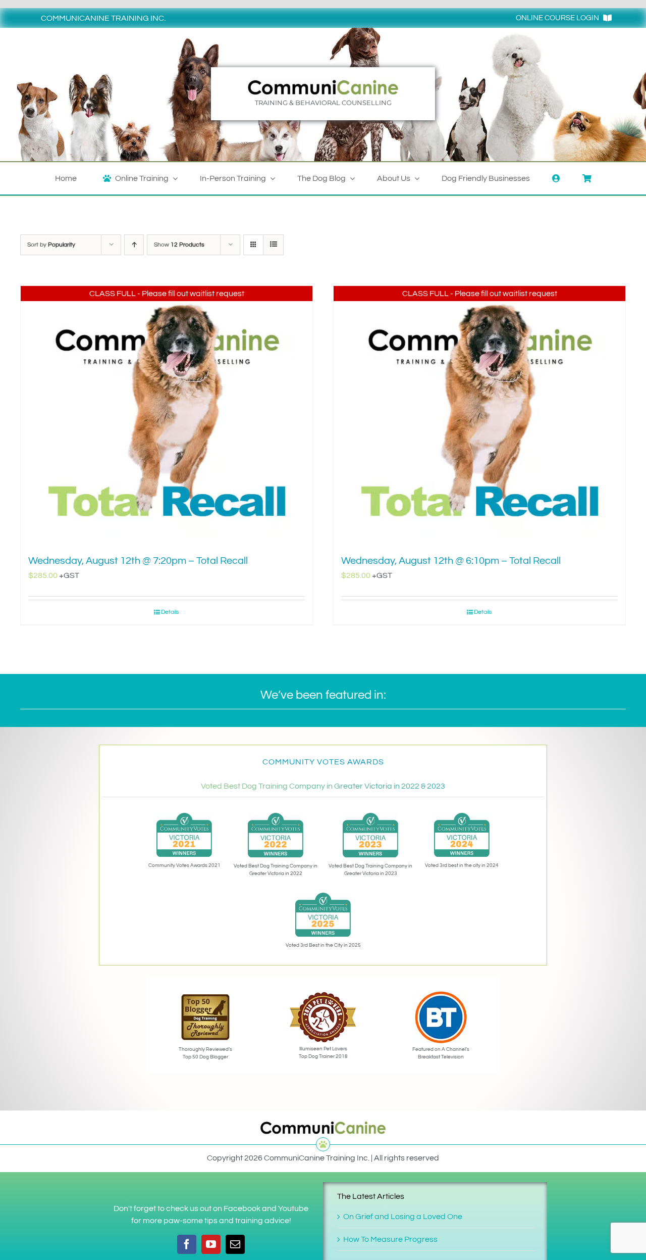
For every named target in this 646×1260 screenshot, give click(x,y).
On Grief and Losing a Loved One (402, 1217)
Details (170, 612)
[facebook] (186, 1244)
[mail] (235, 1244)
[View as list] (273, 245)
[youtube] (211, 1244)
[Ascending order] (134, 244)
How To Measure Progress (390, 1239)
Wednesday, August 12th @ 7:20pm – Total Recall (138, 561)
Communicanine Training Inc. (103, 18)
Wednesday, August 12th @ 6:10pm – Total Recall (451, 561)
